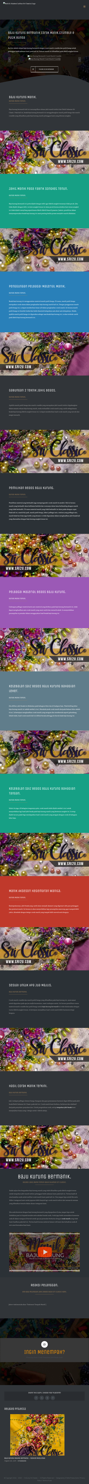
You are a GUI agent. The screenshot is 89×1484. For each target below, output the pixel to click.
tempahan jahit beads (64, 1107)
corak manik (66, 1219)
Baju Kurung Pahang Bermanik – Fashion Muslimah (24, 1458)
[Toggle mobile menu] (84, 6)
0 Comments (22, 1461)
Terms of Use (47, 1480)
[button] (9, 59)
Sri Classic (34, 1478)
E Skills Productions (72, 1478)
